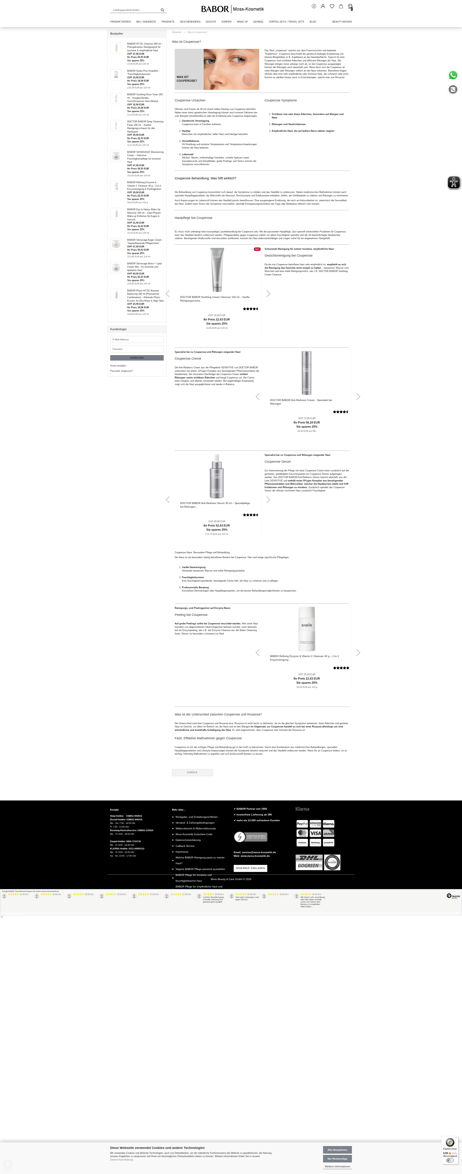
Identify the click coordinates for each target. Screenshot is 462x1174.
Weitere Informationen (337, 1166)
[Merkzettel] (332, 6)
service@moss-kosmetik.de (259, 852)
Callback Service (185, 846)
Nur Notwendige (337, 1158)
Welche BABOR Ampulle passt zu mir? (197, 915)
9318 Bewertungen (11, 914)
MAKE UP (242, 21)
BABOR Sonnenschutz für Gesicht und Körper (202, 973)
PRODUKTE (168, 21)
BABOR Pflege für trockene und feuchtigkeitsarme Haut (194, 878)
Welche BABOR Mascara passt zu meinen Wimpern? (200, 1023)
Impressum (182, 851)
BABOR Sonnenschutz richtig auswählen (199, 1101)
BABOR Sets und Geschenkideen (195, 1095)
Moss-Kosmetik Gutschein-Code (194, 834)
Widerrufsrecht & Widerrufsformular (196, 828)
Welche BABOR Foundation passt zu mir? (199, 1002)
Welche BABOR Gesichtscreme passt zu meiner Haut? (199, 1110)
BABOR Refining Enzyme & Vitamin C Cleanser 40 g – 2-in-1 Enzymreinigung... (304, 658)
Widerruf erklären (250, 868)
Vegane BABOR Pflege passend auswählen (200, 869)
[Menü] (456, 1138)
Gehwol (258, 21)
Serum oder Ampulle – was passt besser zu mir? (200, 982)
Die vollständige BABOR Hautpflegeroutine (200, 932)
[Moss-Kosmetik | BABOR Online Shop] (233, 9)
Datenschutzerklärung (121, 1159)
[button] (323, 6)
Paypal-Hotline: (118, 841)
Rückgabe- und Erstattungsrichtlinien (197, 816)
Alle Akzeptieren (337, 1149)
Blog (313, 21)
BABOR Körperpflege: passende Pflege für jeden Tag (200, 1052)
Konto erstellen (118, 365)
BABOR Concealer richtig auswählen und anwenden (199, 1011)
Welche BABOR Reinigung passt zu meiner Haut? (200, 860)
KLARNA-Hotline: (119, 848)
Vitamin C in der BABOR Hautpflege (196, 1124)
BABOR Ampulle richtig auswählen (195, 1043)
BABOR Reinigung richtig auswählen (196, 1072)
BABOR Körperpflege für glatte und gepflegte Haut (201, 1034)
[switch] (450, 1160)
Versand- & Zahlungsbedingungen (195, 822)
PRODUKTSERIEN (120, 21)
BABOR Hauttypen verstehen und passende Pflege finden (201, 924)
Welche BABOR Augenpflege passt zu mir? (200, 956)
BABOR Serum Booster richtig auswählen (199, 1089)
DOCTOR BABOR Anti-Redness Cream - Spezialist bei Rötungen (301, 402)
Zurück (192, 772)
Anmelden (137, 358)
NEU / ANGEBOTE (146, 21)
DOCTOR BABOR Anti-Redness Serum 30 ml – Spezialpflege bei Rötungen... (215, 505)
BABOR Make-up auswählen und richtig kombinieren (198, 1063)
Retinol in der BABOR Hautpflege (194, 1130)
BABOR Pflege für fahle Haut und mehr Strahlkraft (198, 941)
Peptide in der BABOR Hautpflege (195, 1136)
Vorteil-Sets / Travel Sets (286, 21)
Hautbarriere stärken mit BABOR (194, 950)
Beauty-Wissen (342, 21)
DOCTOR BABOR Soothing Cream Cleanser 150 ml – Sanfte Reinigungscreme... (215, 299)
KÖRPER (227, 21)
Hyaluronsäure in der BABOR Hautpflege (199, 1118)
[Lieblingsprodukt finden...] (162, 10)
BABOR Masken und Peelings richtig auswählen (196, 965)
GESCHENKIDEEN (190, 21)
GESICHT (211, 21)
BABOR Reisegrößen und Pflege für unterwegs (196, 1081)
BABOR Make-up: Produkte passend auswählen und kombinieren (196, 994)
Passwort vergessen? (121, 371)
